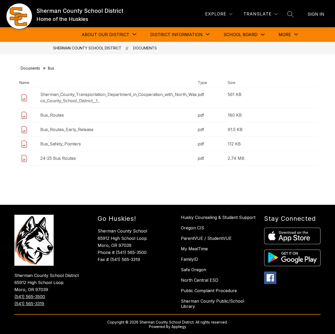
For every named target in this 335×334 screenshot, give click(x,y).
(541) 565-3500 (29, 296)
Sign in (316, 14)
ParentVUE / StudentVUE (206, 238)
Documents (145, 48)
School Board (241, 34)
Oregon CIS (192, 227)
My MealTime (194, 248)
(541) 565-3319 (29, 303)
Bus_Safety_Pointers (60, 143)
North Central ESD (199, 280)
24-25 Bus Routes (58, 158)
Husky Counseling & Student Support (218, 217)
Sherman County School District (87, 48)
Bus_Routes (52, 115)
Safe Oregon (193, 269)
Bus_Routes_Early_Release (66, 129)
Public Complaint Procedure (209, 290)
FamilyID (189, 259)
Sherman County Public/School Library (212, 303)
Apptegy (178, 326)
